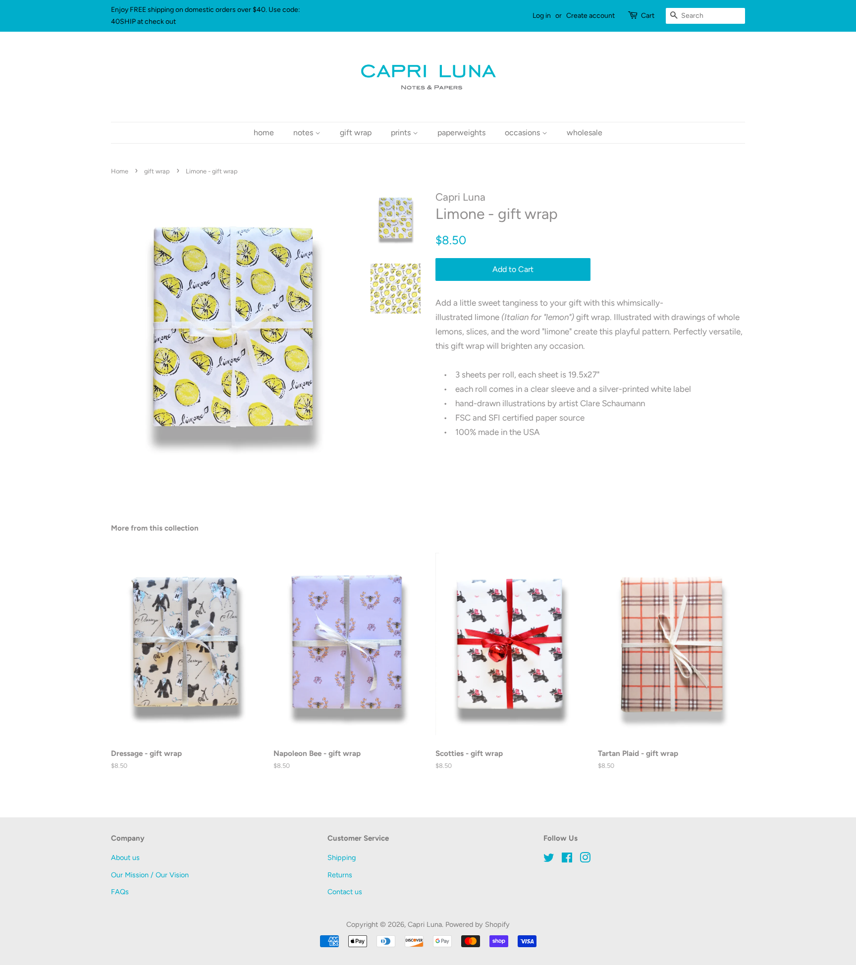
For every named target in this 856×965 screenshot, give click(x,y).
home (264, 132)
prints (402, 132)
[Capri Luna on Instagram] (585, 859)
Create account (590, 15)
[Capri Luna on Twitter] (548, 859)
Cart (647, 15)
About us (125, 857)
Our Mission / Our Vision (150, 874)
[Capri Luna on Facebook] (567, 859)
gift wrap (356, 132)
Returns (339, 874)
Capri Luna (425, 924)
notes (304, 132)
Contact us (344, 891)
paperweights (461, 132)
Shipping (341, 857)
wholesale (584, 132)
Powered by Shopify (477, 924)
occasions (523, 132)
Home (119, 171)
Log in (542, 15)
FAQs (120, 891)
